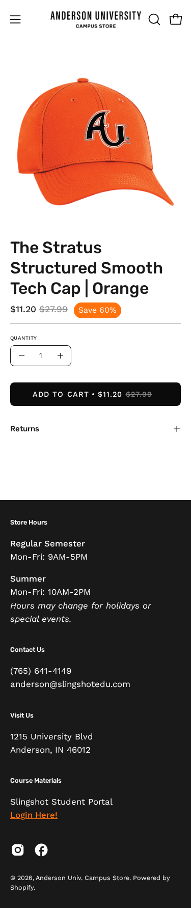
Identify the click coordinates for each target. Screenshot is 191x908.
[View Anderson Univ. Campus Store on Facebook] (41, 850)
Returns (24, 428)
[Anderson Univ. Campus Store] (95, 19)
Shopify (22, 887)
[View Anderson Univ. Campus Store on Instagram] (17, 850)
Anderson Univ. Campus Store (82, 878)
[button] (153, 19)
